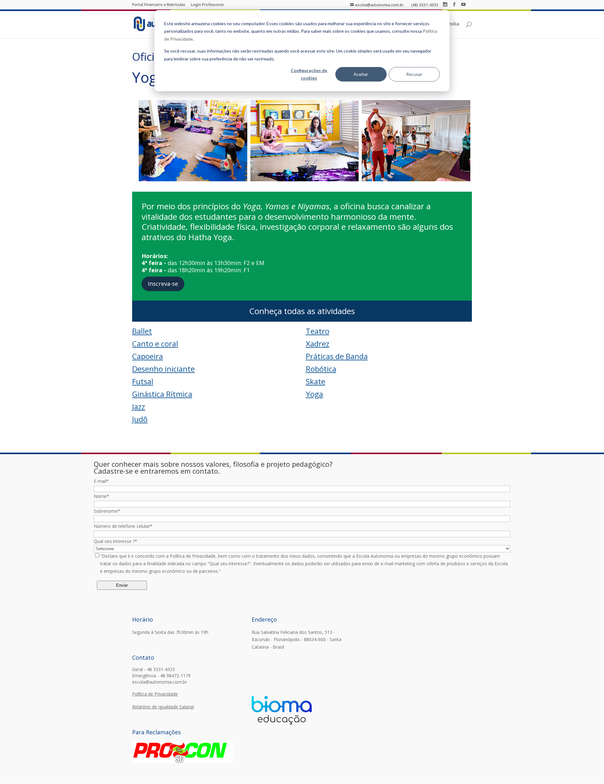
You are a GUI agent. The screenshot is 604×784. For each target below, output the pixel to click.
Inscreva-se (163, 283)
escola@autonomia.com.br (159, 682)
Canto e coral (155, 343)
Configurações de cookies (309, 74)
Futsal (142, 381)
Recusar (414, 74)
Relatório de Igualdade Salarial (163, 707)
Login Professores (207, 4)
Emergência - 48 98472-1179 (161, 676)
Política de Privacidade (155, 694)
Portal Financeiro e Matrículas (158, 4)
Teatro (317, 331)
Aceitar (361, 74)
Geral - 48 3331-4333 (153, 669)
